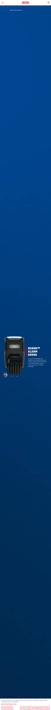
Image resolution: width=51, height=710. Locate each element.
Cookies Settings (7, 708)
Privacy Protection (9, 704)
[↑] (12, 376)
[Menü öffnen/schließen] (48, 2)
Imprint (14, 704)
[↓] (17, 376)
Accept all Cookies (26, 708)
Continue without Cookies (41, 708)
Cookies (2, 704)
